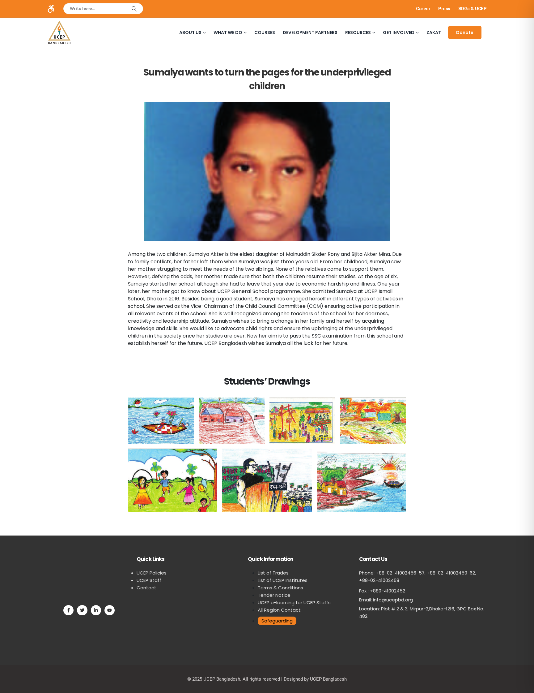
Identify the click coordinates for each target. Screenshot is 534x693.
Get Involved (398, 32)
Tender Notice (274, 595)
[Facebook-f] (68, 610)
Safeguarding (277, 621)
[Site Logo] (59, 32)
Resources (358, 32)
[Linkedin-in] (96, 610)
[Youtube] (109, 610)
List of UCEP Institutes (282, 580)
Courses (264, 32)
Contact (146, 587)
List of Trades (273, 573)
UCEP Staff (149, 580)
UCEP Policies (152, 573)
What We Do (228, 32)
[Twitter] (82, 610)
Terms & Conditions (280, 587)
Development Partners (310, 32)
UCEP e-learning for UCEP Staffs (294, 602)
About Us (190, 32)
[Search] (134, 8)
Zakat (433, 32)
